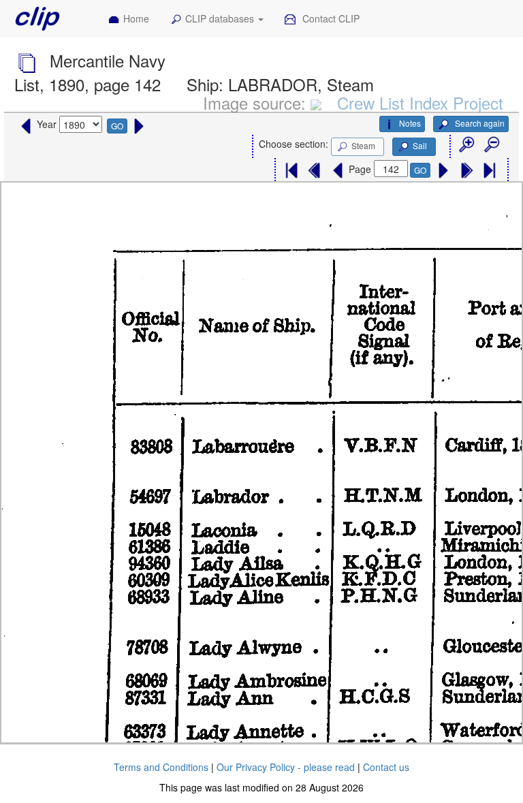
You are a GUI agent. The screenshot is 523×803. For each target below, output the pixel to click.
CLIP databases (221, 18)
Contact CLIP (330, 18)
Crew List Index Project (420, 102)
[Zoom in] (466, 145)
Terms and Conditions (161, 767)
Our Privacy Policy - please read (286, 767)
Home (136, 18)
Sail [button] (420, 145)
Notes (410, 123)
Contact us (386, 767)
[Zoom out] (491, 145)
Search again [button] (479, 123)
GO (117, 125)
